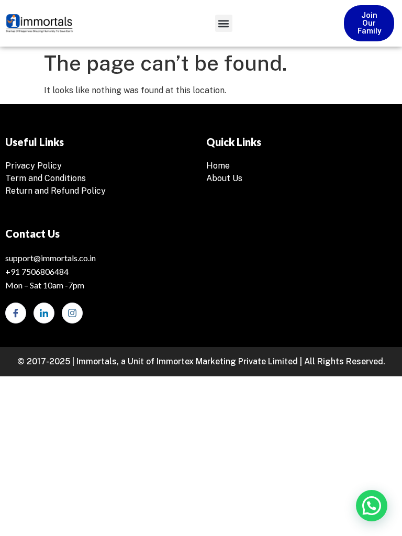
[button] (223, 23)
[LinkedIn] (44, 313)
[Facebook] (15, 313)
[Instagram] (72, 313)
